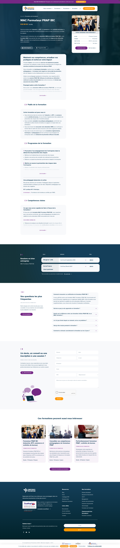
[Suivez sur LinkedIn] (29, 532)
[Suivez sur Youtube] (26, 532)
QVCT (83, 497)
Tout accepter (64, 546)
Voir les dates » (92, 48)
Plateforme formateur (67, 501)
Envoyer (59, 398)
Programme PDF (42, 47)
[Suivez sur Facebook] (23, 532)
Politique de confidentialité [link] (95, 546)
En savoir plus (81, 1)
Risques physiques (86, 492)
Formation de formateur (87, 508)
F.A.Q (63, 494)
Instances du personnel (87, 503)
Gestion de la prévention (88, 501)
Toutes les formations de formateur (60, 469)
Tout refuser (73, 546)
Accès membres (66, 511)
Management (85, 499)
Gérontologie (85, 505)
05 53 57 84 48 (27, 372)
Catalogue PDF (65, 497)
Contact (64, 515)
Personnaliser (82, 546)
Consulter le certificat (43, 509)
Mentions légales (45, 542)
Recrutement (65, 509)
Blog (63, 492)
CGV (51, 542)
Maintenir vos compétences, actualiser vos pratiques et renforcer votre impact (40, 59)
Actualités (74, 8)
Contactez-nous (89, 8)
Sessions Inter (65, 499)
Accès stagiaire (27, 47)
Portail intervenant (66, 513)
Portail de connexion (87, 515)
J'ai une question (26, 314)
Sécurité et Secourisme (87, 494)
